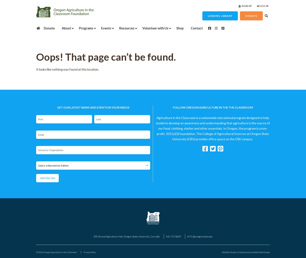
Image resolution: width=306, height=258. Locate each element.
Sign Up (246, 6)
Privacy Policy (90, 252)
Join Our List (47, 178)
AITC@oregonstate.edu (199, 236)
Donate (251, 15)
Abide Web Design (261, 252)
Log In (263, 6)
